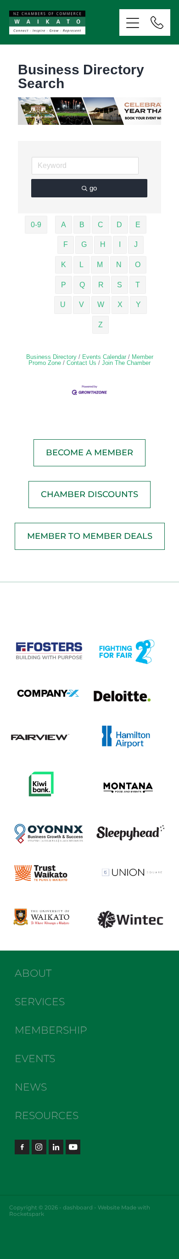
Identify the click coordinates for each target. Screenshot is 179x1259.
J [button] (136, 244)
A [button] (63, 225)
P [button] (63, 285)
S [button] (119, 285)
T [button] (137, 285)
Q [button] (82, 285)
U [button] (63, 304)
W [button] (100, 304)
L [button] (81, 265)
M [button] (100, 265)
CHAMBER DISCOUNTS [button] (89, 494)
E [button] (137, 225)
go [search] (93, 188)
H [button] (103, 244)
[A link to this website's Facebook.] (22, 1147)
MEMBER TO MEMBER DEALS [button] (89, 536)
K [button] (63, 265)
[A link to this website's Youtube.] (73, 1147)
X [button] (120, 304)
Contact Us (81, 362)
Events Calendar (104, 356)
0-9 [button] (36, 225)
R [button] (101, 285)
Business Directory (51, 356)
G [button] (84, 244)
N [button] (119, 265)
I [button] (120, 244)
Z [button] (100, 325)
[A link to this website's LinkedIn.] (56, 1147)
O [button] (137, 265)
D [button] (119, 225)
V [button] (81, 304)
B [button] (81, 225)
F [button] (65, 244)
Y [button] (138, 304)
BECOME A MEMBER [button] (89, 452)
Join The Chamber (126, 362)
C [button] (100, 225)
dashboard (78, 1207)
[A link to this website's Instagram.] (39, 1147)
